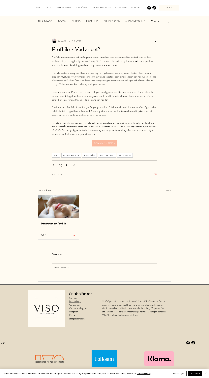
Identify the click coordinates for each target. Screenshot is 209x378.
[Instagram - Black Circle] (154, 8)
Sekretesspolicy (144, 373)
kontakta (162, 311)
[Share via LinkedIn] (67, 165)
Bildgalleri (73, 311)
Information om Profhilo (53, 223)
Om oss (72, 298)
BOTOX (62, 21)
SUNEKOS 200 (112, 21)
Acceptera (195, 373)
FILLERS (76, 21)
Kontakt (73, 315)
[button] (167, 21)
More (153, 21)
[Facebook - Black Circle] (149, 8)
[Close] (205, 373)
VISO (56, 155)
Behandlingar (75, 301)
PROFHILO (92, 21)
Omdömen (74, 304)
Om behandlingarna (78, 308)
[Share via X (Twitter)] (60, 165)
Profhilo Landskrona (71, 155)
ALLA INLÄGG (45, 21)
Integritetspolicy (76, 318)
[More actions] (155, 41)
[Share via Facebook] (53, 165)
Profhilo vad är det (107, 155)
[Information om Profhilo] (58, 206)
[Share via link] (74, 165)
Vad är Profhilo (125, 155)
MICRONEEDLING (135, 21)
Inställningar (178, 373)
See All (168, 189)
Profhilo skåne (89, 155)
